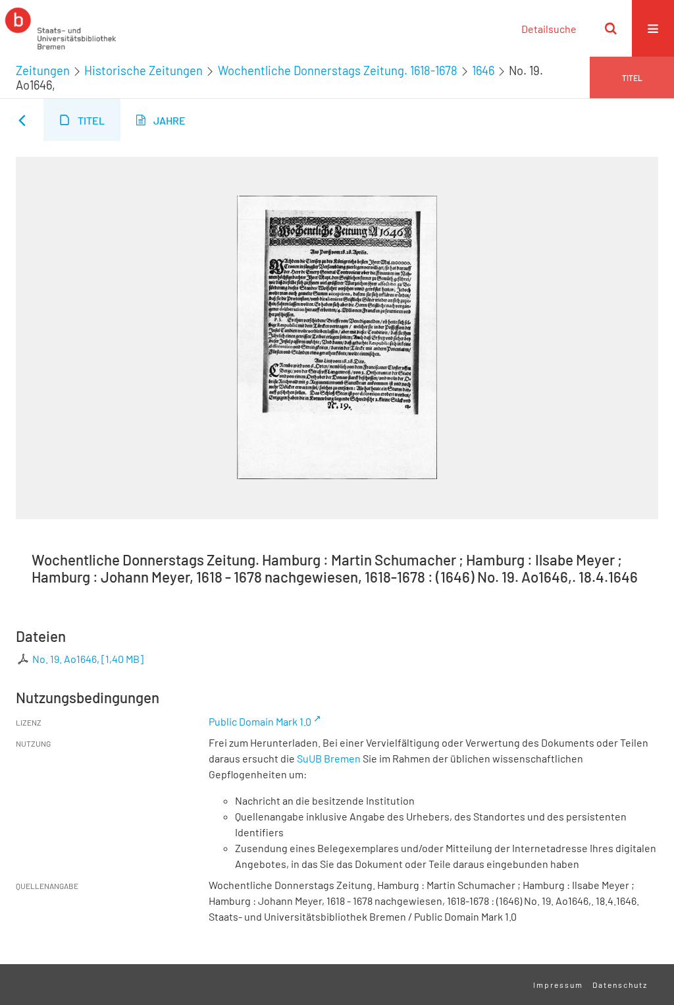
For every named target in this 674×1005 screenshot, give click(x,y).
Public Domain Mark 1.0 (260, 721)
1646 (483, 70)
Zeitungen (43, 70)
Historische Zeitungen (143, 70)
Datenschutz (620, 984)
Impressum (558, 984)
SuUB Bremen (329, 758)
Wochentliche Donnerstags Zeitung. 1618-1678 (337, 70)
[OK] (611, 28)
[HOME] (60, 28)
